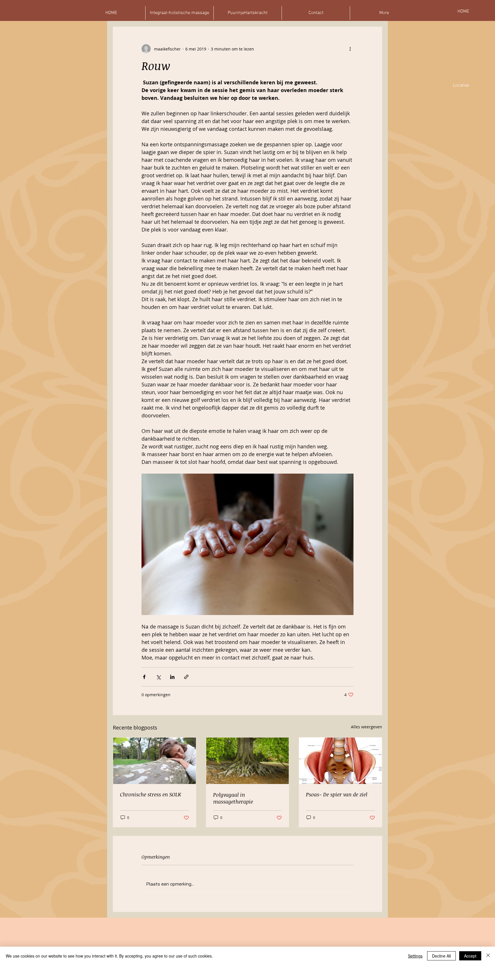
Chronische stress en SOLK (150, 794)
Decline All (441, 956)
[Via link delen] (186, 677)
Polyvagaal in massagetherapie (233, 798)
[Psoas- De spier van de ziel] (340, 761)
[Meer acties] (350, 48)
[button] (384, 13)
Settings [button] (415, 956)
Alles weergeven (366, 726)
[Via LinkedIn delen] (172, 677)
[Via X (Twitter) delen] (158, 677)
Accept (470, 956)
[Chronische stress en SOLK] (154, 761)
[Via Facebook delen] (144, 677)
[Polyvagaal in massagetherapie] (247, 761)
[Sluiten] (488, 955)
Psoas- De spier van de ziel (336, 794)
